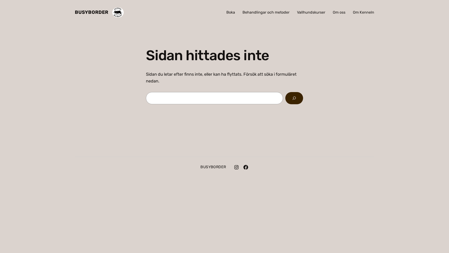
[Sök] (294, 98)
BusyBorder (92, 12)
